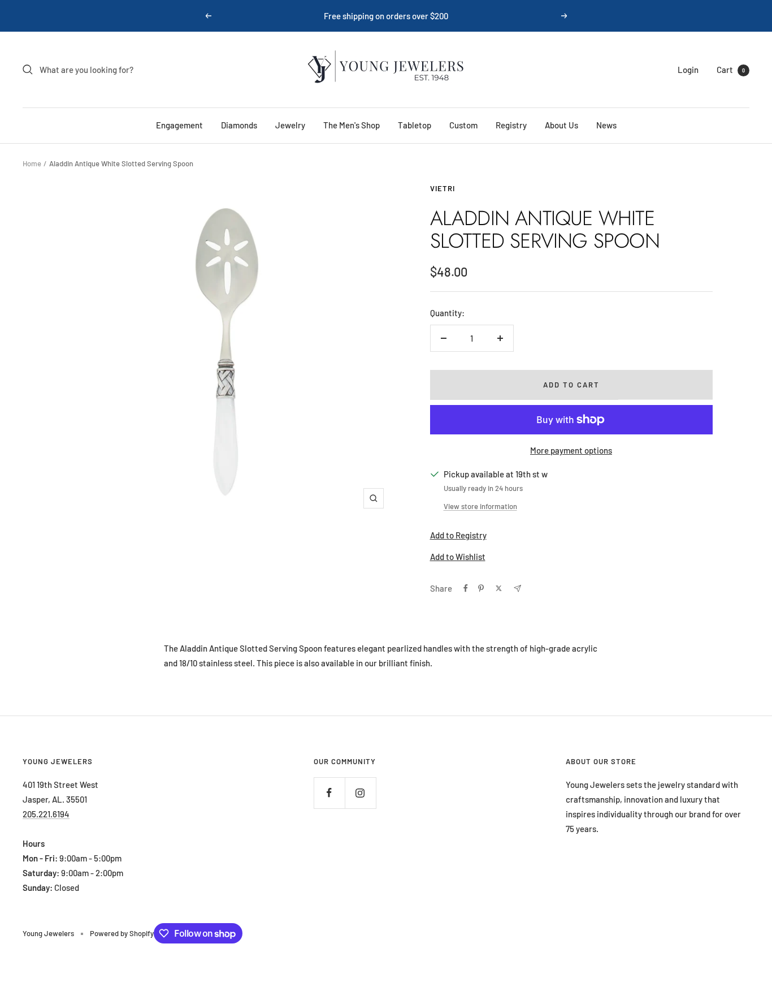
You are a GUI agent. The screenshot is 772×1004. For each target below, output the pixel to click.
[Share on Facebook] (465, 588)
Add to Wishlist (457, 556)
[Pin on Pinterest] (481, 588)
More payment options (571, 450)
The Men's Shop (351, 125)
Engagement (179, 125)
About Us (561, 125)
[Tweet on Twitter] (499, 588)
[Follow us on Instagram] (360, 792)
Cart (731, 69)
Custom (463, 125)
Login (688, 69)
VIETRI (442, 188)
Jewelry (290, 125)
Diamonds (239, 125)
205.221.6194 (46, 814)
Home (32, 163)
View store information (480, 506)
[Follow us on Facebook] (329, 792)
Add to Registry (458, 535)
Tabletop (414, 125)
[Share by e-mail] (517, 588)
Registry (511, 125)
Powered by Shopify (122, 933)
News (606, 125)
